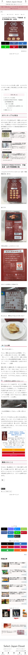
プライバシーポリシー (20, 648)
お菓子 (3, 488)
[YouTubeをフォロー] (7, 547)
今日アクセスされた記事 (21, 650)
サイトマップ (7, 650)
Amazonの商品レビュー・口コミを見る (14, 446)
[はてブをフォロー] (20, 543)
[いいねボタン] (2, 480)
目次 (12, 94)
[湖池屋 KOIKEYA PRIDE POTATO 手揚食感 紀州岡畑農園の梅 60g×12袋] (4, 435)
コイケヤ (4, 491)
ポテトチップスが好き (10, 97)
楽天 (13, 452)
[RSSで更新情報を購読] (20, 550)
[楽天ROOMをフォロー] (20, 547)
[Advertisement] (14, 69)
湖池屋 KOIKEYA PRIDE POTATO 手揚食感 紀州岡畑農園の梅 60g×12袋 (16, 433)
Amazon (13, 449)
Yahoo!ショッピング (13, 455)
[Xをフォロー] (7, 543)
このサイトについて (7, 648)
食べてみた (10, 491)
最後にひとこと (8, 110)
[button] (22, 46)
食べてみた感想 (9, 103)
